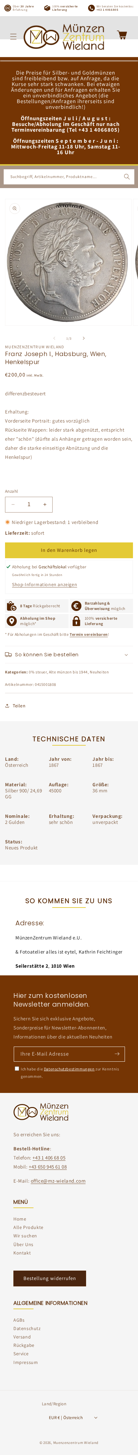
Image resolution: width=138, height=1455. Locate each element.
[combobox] (69, 176)
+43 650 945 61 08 (48, 1166)
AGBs (18, 1320)
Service (20, 1354)
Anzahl (11, 491)
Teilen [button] (19, 706)
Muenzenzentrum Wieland (75, 1442)
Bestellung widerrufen (49, 1278)
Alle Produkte (28, 1227)
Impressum (25, 1362)
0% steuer (38, 671)
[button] (13, 36)
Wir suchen (25, 1236)
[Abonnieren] (117, 1053)
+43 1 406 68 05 (48, 1157)
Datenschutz (27, 1328)
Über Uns (23, 1244)
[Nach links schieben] (54, 338)
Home (19, 1219)
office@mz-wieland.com (58, 1181)
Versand (22, 1337)
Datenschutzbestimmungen (69, 1068)
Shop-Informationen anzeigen (44, 584)
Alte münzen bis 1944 (68, 671)
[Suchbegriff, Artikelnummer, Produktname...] (127, 176)
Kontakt (22, 1253)
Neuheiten (99, 671)
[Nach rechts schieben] (83, 338)
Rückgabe (23, 1345)
